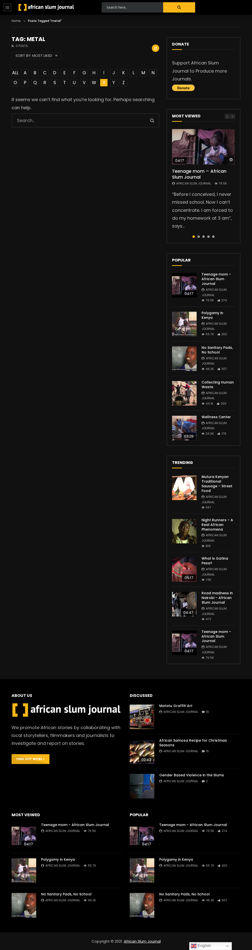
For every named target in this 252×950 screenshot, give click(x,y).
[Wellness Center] (184, 428)
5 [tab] (213, 236)
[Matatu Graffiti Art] (142, 717)
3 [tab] (203, 236)
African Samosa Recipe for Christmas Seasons (193, 743)
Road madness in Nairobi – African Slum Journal (217, 598)
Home (16, 21)
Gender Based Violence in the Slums (191, 775)
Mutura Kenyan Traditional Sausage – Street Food (217, 483)
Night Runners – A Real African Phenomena (217, 525)
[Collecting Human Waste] (184, 393)
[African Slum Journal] (46, 7)
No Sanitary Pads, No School (217, 350)
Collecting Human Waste (218, 384)
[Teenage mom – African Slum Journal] (184, 285)
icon (203, 147)
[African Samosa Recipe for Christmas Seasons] (142, 751)
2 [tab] (198, 236)
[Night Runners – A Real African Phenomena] (184, 531)
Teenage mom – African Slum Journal (199, 174)
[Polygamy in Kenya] (184, 324)
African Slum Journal (193, 183)
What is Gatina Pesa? (215, 561)
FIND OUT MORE (29, 759)
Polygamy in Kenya (212, 315)
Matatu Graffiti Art (175, 705)
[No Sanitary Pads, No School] (184, 358)
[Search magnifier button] (179, 7)
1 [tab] (193, 236)
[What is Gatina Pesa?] (184, 569)
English (204, 946)
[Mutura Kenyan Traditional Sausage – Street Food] (184, 487)
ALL (15, 73)
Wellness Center (216, 416)
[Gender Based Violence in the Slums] (142, 786)
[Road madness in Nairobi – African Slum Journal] (184, 604)
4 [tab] (208, 236)
